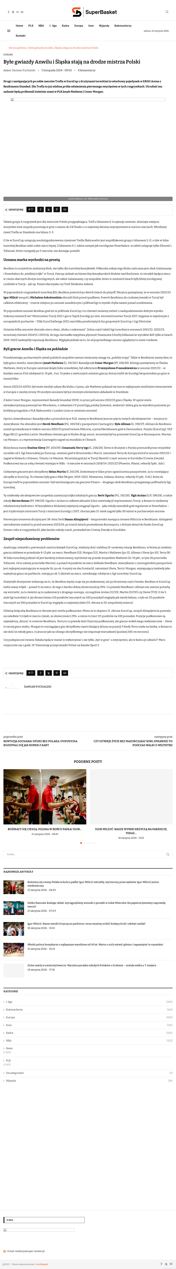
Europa (78, 25)
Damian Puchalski (24, 70)
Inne (91, 25)
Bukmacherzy (122, 25)
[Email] (22, 12)
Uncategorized (89, 1073)
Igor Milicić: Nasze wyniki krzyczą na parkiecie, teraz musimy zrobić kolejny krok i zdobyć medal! (87, 923)
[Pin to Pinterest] (56, 209)
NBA (41, 25)
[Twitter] (13, 12)
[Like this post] (32, 209)
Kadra (65, 25)
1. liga (53, 25)
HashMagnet (42, 1264)
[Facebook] (8, 12)
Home (19, 25)
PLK (30, 25)
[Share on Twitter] (48, 209)
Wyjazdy (104, 25)
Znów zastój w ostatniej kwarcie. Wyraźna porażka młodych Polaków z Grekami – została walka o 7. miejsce (92, 965)
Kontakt (20, 35)
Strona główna (17, 47)
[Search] (167, 12)
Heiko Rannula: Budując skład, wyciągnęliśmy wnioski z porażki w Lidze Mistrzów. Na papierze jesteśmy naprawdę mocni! (97, 904)
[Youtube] (17, 12)
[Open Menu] (8, 30)
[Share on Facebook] (40, 209)
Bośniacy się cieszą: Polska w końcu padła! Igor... (45, 829)
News (9, 1048)
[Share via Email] (65, 209)
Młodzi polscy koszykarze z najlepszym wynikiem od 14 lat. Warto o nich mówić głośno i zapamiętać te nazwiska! (95, 944)
